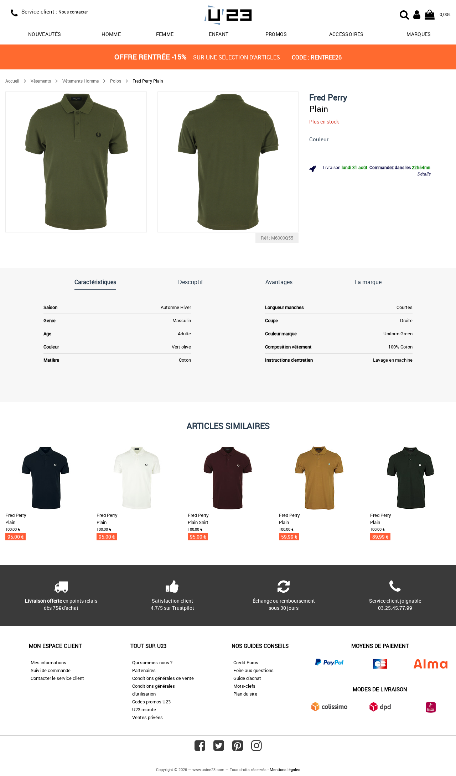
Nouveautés (44, 34)
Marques (418, 34)
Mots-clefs (244, 686)
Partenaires (144, 670)
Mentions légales (285, 769)
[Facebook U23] (200, 748)
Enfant (218, 34)
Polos (115, 81)
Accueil (12, 81)
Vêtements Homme (80, 81)
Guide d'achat (247, 678)
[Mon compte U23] (416, 14)
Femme (165, 34)
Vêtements (41, 81)
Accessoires (346, 34)
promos (276, 34)
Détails (423, 174)
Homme (111, 34)
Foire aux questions (253, 670)
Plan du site (245, 694)
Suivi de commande (51, 670)
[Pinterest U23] (238, 748)
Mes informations (48, 662)
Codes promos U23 (151, 701)
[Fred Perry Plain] (76, 162)
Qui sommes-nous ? (152, 662)
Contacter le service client (57, 678)
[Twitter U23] (219, 748)
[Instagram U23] (256, 748)
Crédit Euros (245, 662)
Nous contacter (73, 12)
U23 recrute (144, 709)
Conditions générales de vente (163, 678)
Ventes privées (147, 717)
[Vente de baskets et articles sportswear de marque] (227, 16)
